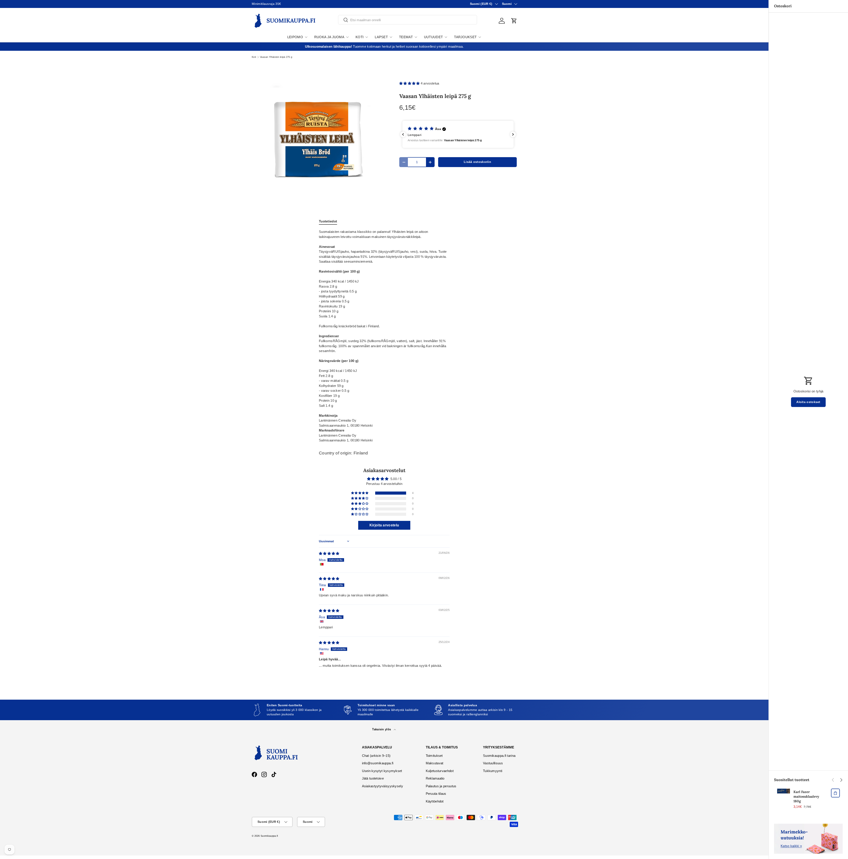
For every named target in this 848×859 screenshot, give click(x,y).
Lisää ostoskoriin (477, 162)
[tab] (328, 221)
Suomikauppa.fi (269, 836)
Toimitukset (434, 755)
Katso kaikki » (791, 846)
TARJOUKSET (465, 37)
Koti (254, 57)
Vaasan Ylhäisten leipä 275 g (276, 57)
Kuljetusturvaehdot (440, 771)
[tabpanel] (384, 336)
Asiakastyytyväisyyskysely (382, 786)
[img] (329, 553)
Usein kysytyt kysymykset (382, 771)
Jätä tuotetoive (373, 778)
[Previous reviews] (403, 134)
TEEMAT (406, 37)
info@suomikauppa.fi (378, 763)
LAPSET (381, 37)
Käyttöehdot (435, 801)
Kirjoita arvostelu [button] (384, 525)
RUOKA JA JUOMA (329, 37)
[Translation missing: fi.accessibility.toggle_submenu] (306, 37)
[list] (318, 140)
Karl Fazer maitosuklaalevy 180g (806, 796)
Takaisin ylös (382, 729)
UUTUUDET (433, 37)
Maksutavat (434, 763)
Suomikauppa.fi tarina (499, 755)
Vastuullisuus (493, 763)
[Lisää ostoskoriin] (835, 793)
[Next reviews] (513, 134)
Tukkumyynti (492, 771)
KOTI (359, 37)
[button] (514, 21)
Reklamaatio (435, 778)
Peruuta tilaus (436, 793)
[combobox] (407, 19)
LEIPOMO (295, 37)
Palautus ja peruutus (441, 786)
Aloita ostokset (808, 402)
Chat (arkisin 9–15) (376, 755)
